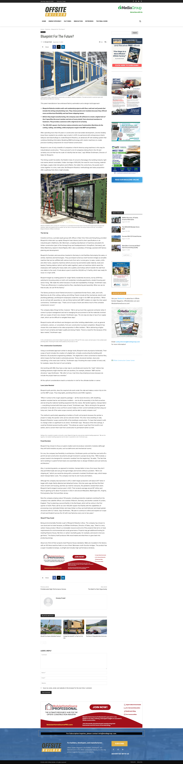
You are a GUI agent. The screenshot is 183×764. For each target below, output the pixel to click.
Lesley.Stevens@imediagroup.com (128, 342)
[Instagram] (136, 1)
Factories (47, 29)
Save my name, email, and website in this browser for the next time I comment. (67, 688)
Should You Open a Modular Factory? (51, 636)
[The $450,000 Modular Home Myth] (116, 229)
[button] (140, 21)
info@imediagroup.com (107, 733)
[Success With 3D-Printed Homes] (116, 238)
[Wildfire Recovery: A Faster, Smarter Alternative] (116, 220)
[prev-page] (42, 642)
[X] (141, 1)
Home (42, 29)
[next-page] (45, 642)
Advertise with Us (120, 754)
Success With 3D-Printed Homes (131, 236)
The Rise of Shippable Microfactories (96, 636)
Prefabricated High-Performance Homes (53, 589)
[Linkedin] (139, 1)
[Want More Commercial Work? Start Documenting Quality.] (116, 248)
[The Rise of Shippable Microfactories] (96, 627)
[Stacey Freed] (42, 42)
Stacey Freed (48, 42)
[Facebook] (133, 1)
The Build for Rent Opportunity (97, 589)
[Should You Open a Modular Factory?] (51, 627)
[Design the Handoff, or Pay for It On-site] (73, 627)
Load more (126, 255)
